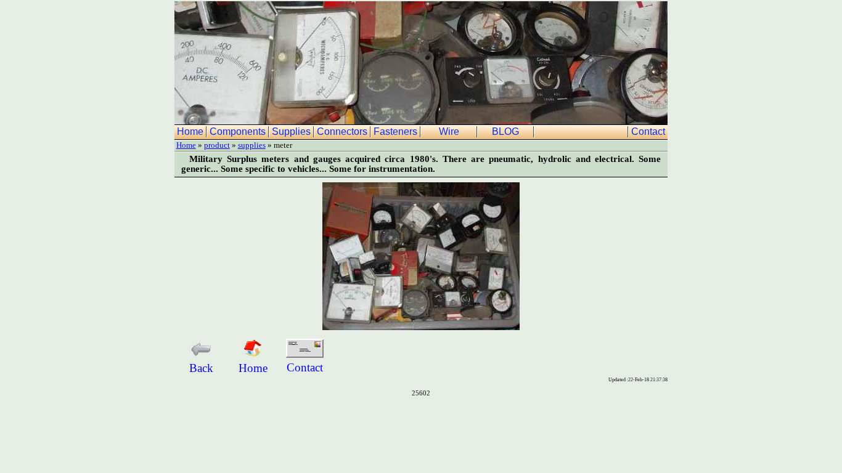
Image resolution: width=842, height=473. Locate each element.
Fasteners (397, 131)
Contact (649, 131)
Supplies (292, 131)
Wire (450, 131)
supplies (252, 145)
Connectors (343, 131)
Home (191, 131)
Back (201, 368)
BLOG (506, 131)
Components (239, 131)
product (217, 145)
